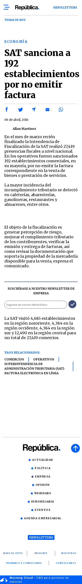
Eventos (43, 510)
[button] (6, 109)
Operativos (43, 359)
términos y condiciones (24, 563)
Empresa (43, 476)
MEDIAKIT (41, 553)
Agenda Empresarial (42, 518)
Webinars (42, 493)
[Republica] (27, 7)
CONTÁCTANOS (66, 563)
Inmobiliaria (42, 501)
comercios (14, 359)
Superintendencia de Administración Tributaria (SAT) (34, 366)
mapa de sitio (13, 553)
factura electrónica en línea (31, 373)
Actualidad (42, 459)
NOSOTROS (69, 553)
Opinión (43, 484)
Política (43, 468)
